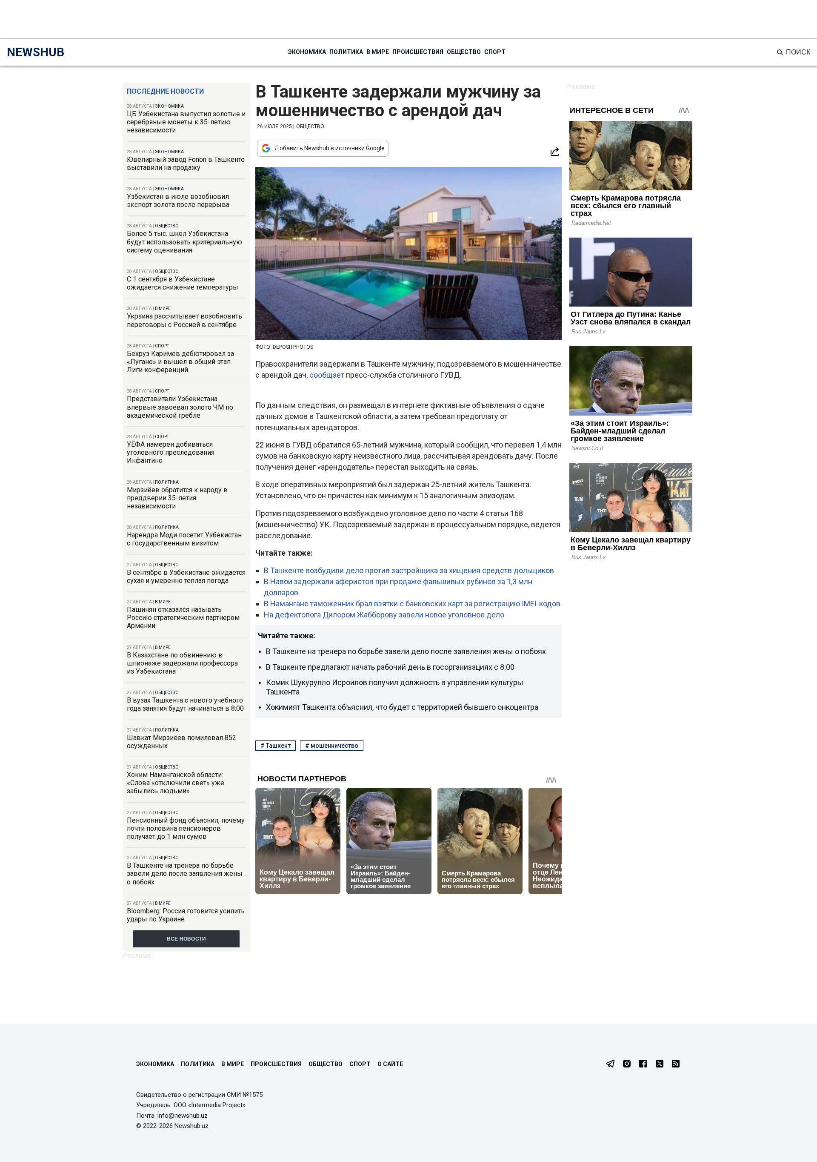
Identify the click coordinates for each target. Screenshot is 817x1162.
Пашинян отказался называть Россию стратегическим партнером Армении (183, 617)
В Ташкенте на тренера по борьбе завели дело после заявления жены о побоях (185, 873)
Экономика (307, 52)
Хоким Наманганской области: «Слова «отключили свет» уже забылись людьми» (175, 783)
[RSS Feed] (676, 1064)
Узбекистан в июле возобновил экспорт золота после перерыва (178, 200)
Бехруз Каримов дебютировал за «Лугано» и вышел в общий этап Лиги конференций (180, 362)
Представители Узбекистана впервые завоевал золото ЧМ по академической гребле (180, 407)
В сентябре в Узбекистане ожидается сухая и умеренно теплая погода (186, 576)
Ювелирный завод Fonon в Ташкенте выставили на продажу (186, 163)
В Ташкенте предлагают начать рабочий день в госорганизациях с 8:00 (390, 667)
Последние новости (165, 91)
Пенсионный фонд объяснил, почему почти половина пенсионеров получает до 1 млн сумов (186, 828)
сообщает (327, 374)
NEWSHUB (35, 52)
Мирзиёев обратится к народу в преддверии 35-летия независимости (177, 498)
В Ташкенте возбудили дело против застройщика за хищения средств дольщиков (409, 570)
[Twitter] (659, 1064)
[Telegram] (610, 1064)
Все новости (186, 939)
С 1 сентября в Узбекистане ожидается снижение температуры (182, 283)
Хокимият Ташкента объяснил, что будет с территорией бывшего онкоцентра (402, 707)
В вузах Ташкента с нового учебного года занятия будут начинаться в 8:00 (185, 704)
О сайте (390, 1064)
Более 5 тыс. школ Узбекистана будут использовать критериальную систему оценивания (184, 242)
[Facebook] (643, 1064)
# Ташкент (275, 745)
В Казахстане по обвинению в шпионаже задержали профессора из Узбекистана (182, 663)
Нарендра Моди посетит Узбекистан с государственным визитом (184, 539)
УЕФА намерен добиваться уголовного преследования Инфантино (170, 452)
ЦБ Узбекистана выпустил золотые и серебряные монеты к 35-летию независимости (186, 122)
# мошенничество (331, 745)
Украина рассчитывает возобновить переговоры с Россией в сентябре (184, 320)
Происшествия (417, 52)
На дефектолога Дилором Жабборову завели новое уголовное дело (384, 614)
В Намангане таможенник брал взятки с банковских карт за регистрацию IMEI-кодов (412, 603)
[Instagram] (627, 1064)
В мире (377, 52)
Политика (346, 52)
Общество (464, 52)
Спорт (495, 52)
